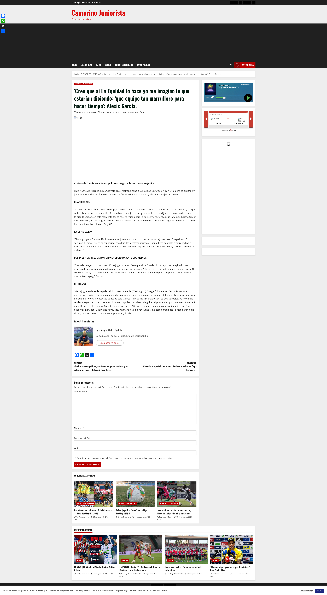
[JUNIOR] (245, 2)
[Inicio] (232, 2)
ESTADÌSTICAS (86, 64)
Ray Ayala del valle (82, 517)
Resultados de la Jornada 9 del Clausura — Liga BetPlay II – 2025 (93, 512)
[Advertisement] (163, 43)
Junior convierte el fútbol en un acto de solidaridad (183, 568)
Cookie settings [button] (306, 591)
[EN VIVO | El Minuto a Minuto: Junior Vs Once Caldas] (95, 549)
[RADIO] (240, 2)
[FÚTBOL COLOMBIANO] (249, 2)
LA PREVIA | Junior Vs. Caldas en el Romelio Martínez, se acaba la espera (139, 568)
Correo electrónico (84, 438)
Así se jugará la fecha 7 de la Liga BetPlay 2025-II (131, 512)
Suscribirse (248, 64)
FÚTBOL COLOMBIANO (124, 64)
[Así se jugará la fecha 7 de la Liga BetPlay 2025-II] (135, 494)
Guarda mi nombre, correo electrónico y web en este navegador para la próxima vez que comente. (124, 458)
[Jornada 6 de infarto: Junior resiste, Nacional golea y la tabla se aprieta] (176, 494)
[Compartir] (3, 31)
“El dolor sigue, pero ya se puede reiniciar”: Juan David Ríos (230, 568)
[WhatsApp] (3, 20)
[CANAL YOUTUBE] (253, 2)
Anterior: (101, 366)
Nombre (79, 428)
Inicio (74, 64)
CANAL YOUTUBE (143, 64)
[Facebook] (3, 15)
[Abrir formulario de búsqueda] (231, 64)
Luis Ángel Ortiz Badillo (86, 112)
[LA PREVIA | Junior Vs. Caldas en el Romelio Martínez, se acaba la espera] (140, 549)
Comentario (80, 391)
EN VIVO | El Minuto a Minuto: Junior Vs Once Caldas (95, 568)
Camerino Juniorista (98, 12)
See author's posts (110, 342)
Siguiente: (169, 366)
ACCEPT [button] (319, 590)
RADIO (98, 64)
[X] (3, 26)
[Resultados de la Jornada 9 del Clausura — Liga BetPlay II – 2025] (93, 494)
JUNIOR (108, 64)
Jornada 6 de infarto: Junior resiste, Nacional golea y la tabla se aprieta (174, 512)
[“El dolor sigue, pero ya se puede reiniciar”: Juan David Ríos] (231, 549)
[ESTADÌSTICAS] (236, 2)
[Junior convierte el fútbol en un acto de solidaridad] (186, 549)
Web (76, 448)
